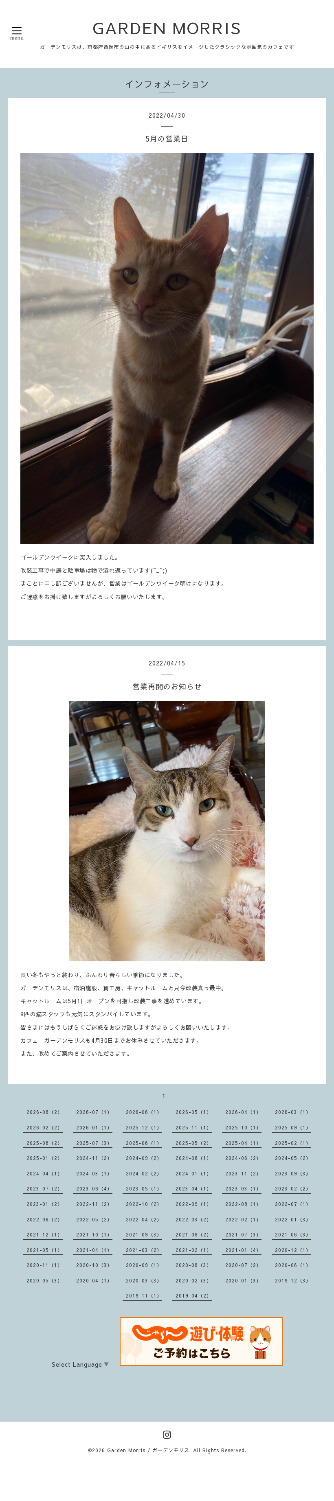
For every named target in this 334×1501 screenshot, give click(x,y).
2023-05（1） (144, 1188)
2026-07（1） (94, 1112)
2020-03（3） (144, 1280)
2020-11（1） (44, 1265)
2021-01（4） (243, 1250)
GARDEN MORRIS (167, 28)
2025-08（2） (44, 1143)
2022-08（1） (243, 1204)
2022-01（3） (293, 1219)
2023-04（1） (194, 1188)
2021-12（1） (44, 1234)
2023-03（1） (243, 1188)
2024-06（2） (243, 1158)
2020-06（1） (293, 1265)
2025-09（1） (293, 1127)
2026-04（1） (243, 1112)
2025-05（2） (194, 1143)
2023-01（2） (44, 1204)
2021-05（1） (44, 1250)
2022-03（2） (194, 1219)
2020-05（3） (44, 1280)
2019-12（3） (293, 1280)
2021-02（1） (194, 1250)
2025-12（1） (144, 1127)
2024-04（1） (44, 1173)
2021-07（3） (243, 1234)
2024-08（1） (194, 1158)
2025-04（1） (243, 1143)
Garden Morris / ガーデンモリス (148, 1450)
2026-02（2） (44, 1127)
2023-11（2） (243, 1173)
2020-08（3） (194, 1265)
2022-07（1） (293, 1204)
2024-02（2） (144, 1173)
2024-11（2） (94, 1158)
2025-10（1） (243, 1127)
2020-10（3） (94, 1265)
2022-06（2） (44, 1219)
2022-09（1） (194, 1204)
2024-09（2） (144, 1158)
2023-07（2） (44, 1188)
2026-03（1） (293, 1112)
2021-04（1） (94, 1250)
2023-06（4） (94, 1188)
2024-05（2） (293, 1158)
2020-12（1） (293, 1250)
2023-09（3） (293, 1173)
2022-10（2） (144, 1204)
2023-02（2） (293, 1188)
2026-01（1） (94, 1127)
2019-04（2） (194, 1295)
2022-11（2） (94, 1204)
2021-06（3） (293, 1234)
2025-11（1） (194, 1127)
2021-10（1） (94, 1234)
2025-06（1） (144, 1143)
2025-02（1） (293, 1143)
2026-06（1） (144, 1112)
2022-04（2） (144, 1219)
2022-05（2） (94, 1219)
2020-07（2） (243, 1265)
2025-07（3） (94, 1143)
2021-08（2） (194, 1234)
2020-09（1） (144, 1265)
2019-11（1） (144, 1295)
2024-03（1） (94, 1173)
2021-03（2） (144, 1250)
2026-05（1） (194, 1112)
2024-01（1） (194, 1173)
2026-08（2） (44, 1112)
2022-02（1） (243, 1219)
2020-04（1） (94, 1280)
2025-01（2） (44, 1158)
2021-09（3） (144, 1234)
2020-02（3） (194, 1280)
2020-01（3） (243, 1280)
